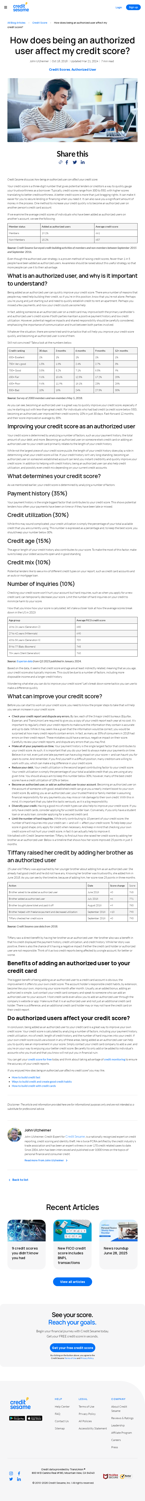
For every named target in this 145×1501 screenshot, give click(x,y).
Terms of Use (70, 1358)
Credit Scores (59, 69)
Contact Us (62, 1421)
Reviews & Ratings (122, 1418)
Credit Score (39, 22)
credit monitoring (114, 1059)
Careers (116, 1440)
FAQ (57, 1414)
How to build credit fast (26, 1077)
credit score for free (40, 1059)
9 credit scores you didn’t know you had (25, 1253)
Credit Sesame (75, 1136)
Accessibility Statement (93, 1428)
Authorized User (83, 69)
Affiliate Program (121, 1432)
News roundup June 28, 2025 (116, 1250)
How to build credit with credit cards (34, 1085)
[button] (7, 7)
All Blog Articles (16, 22)
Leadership (118, 1425)
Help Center (62, 1406)
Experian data (25, 661)
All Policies (85, 1421)
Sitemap (60, 1428)
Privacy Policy (87, 1358)
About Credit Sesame (119, 1409)
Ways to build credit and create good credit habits (42, 1081)
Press (114, 1447)
